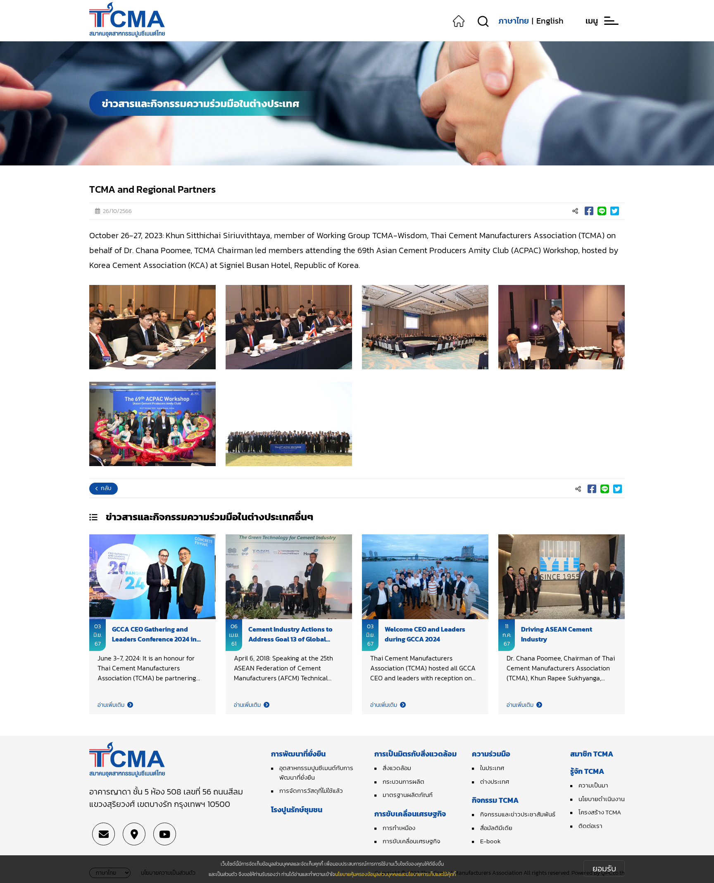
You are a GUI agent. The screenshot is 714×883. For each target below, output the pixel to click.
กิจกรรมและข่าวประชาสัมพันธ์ (517, 814)
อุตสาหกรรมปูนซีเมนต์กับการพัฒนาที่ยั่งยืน (316, 772)
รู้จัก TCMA (587, 771)
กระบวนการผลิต (403, 781)
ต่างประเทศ (494, 781)
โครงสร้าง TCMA (599, 812)
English (550, 20)
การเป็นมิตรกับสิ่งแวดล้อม (415, 753)
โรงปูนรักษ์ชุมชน (296, 809)
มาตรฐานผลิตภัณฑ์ (408, 794)
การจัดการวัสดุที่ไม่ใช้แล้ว (311, 790)
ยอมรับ (604, 868)
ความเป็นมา (593, 785)
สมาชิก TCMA (591, 753)
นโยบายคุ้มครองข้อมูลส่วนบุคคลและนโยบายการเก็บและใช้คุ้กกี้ (395, 874)
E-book (490, 841)
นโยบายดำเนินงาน (601, 799)
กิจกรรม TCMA (495, 800)
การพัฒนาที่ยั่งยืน (298, 753)
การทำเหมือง (399, 828)
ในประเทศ (492, 768)
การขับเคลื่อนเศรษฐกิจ (410, 813)
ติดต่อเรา (590, 825)
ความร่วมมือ (491, 753)
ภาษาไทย (513, 20)
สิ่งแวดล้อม (397, 768)
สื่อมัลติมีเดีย (496, 828)
